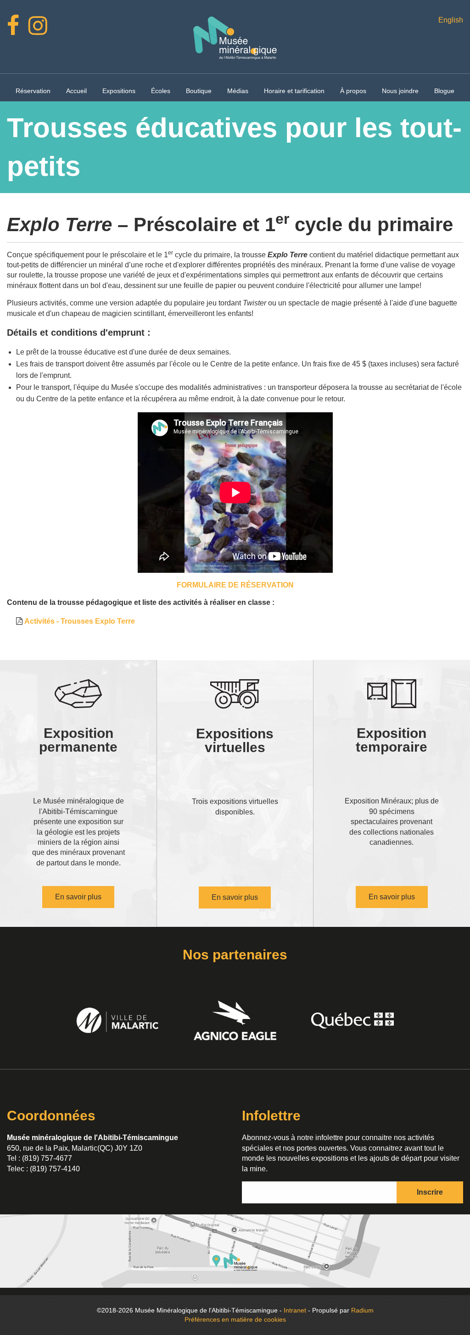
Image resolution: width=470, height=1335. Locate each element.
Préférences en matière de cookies (235, 1319)
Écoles (160, 90)
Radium (362, 1310)
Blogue (444, 90)
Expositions (118, 90)
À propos (353, 90)
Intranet (295, 1310)
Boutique (199, 90)
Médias (237, 90)
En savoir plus (78, 897)
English (450, 20)
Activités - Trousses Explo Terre (79, 621)
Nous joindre (400, 90)
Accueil (76, 90)
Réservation (33, 90)
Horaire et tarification (294, 90)
